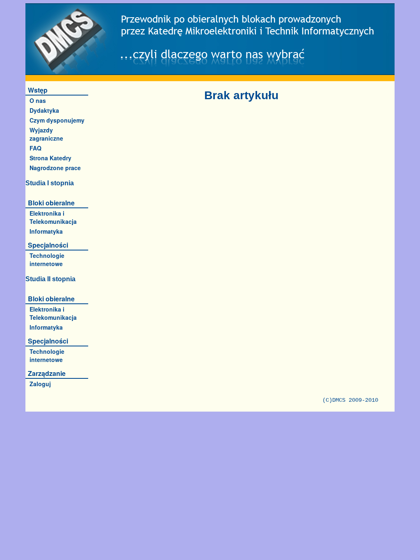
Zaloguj (40, 384)
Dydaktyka (44, 110)
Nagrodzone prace (55, 168)
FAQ (35, 148)
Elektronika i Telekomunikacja (53, 217)
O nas (38, 100)
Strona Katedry (50, 158)
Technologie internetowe (47, 259)
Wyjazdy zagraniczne (46, 134)
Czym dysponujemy (57, 120)
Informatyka (46, 231)
